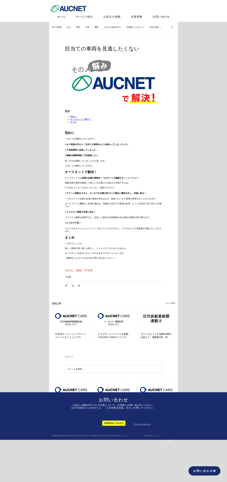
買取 (96, 27)
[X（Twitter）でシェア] (72, 285)
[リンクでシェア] (79, 285)
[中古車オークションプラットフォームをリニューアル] (71, 318)
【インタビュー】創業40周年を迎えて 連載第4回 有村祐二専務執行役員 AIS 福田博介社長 (155, 336)
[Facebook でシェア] (66, 285)
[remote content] (113, 160)
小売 (87, 27)
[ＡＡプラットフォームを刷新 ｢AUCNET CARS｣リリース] (114, 318)
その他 (68, 277)
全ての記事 (57, 27)
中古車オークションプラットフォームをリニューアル (70, 336)
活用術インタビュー (135, 27)
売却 (78, 27)
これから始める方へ (112, 27)
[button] (172, 27)
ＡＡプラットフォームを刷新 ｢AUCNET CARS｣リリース (113, 336)
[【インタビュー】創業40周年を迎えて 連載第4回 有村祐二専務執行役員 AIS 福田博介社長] (156, 318)
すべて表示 (170, 303)
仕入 (69, 27)
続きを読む (154, 27)
